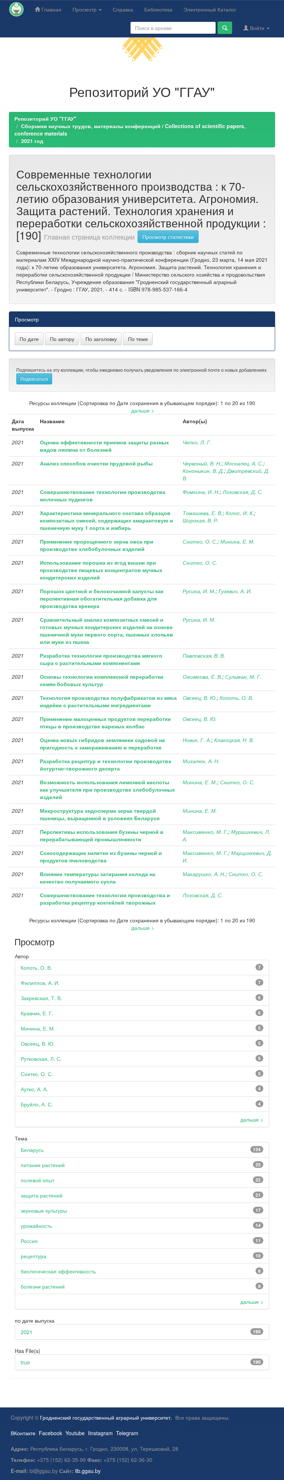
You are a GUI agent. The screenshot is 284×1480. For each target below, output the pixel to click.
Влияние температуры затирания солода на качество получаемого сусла (97, 877)
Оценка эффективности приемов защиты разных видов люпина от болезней (104, 445)
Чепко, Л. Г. (197, 442)
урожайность (36, 1225)
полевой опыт (37, 1180)
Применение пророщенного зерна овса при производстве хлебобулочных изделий (96, 545)
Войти (257, 27)
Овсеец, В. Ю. (200, 697)
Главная (50, 9)
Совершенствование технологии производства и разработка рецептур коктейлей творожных (105, 898)
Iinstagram (100, 1433)
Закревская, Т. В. (41, 998)
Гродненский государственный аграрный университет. (106, 1417)
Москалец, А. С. (243, 463)
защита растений (41, 1195)
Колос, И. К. (240, 513)
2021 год (32, 140)
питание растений (43, 1165)
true (25, 1362)
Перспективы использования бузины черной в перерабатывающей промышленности (101, 835)
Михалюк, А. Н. (201, 761)
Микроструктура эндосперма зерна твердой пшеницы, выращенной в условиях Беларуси (100, 814)
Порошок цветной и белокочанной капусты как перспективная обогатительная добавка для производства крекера (101, 598)
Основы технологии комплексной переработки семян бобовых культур (101, 680)
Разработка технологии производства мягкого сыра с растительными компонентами (101, 659)
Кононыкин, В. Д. (203, 470)
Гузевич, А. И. (235, 591)
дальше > (142, 410)
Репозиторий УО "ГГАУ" (45, 118)
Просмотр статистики (168, 236)
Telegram (127, 1433)
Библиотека (158, 9)
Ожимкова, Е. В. (202, 676)
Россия (29, 1241)
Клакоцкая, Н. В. (234, 740)
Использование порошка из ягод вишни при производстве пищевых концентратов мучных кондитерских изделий (101, 570)
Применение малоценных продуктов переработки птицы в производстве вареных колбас (105, 722)
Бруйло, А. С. (37, 1104)
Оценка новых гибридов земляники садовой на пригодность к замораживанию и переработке (102, 743)
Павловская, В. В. (204, 655)
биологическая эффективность (58, 1271)
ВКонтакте (23, 1433)
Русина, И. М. (199, 591)
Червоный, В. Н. (202, 463)
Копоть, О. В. (236, 697)
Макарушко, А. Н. (204, 874)
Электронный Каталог (209, 9)
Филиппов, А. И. (40, 982)
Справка (123, 9)
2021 (27, 1332)
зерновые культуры (44, 1210)
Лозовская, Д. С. (243, 491)
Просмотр (85, 9)
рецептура (33, 1256)
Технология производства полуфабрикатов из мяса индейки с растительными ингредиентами (108, 701)
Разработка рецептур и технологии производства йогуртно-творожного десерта (105, 764)
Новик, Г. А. (197, 740)
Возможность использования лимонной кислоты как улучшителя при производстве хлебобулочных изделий (107, 789)
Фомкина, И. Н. (201, 491)
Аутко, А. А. (34, 1089)
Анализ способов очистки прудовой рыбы (96, 463)
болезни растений (43, 1286)
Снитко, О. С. (200, 541)
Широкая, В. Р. (201, 520)
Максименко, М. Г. (205, 831)
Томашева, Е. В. (203, 513)
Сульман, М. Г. (243, 676)
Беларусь (32, 1149)
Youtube (75, 1433)
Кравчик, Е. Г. (37, 1013)
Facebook (50, 1433)
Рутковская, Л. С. (41, 1058)
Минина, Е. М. (237, 541)
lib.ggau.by (88, 1470)
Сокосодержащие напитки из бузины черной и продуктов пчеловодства (101, 856)
